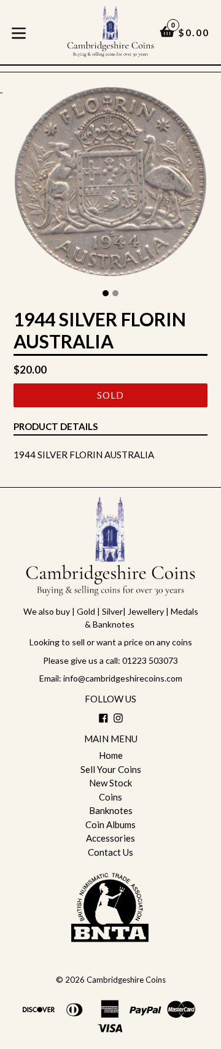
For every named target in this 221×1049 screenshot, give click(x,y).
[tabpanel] (110, 184)
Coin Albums (110, 824)
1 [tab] (106, 293)
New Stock (110, 782)
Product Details (56, 426)
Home (111, 755)
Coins (110, 796)
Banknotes (111, 810)
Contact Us (110, 852)
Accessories (110, 837)
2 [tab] (115, 293)
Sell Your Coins (110, 769)
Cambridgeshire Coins (126, 980)
